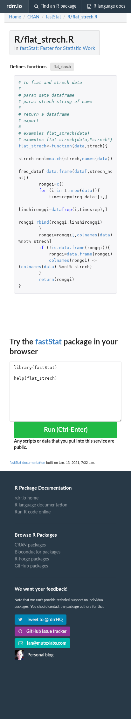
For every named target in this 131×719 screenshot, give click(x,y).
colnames (87, 235)
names (88, 158)
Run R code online (33, 512)
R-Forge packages (32, 559)
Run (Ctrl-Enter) (65, 430)
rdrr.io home (26, 498)
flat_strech (62, 67)
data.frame (59, 171)
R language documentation (41, 505)
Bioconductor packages (37, 552)
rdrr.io (14, 6)
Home (15, 17)
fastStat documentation (27, 463)
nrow (74, 190)
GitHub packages (31, 566)
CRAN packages (30, 545)
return (46, 279)
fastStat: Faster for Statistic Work (57, 48)
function (62, 146)
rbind (42, 222)
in (59, 190)
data (79, 146)
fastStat (48, 342)
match (55, 158)
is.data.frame (68, 247)
